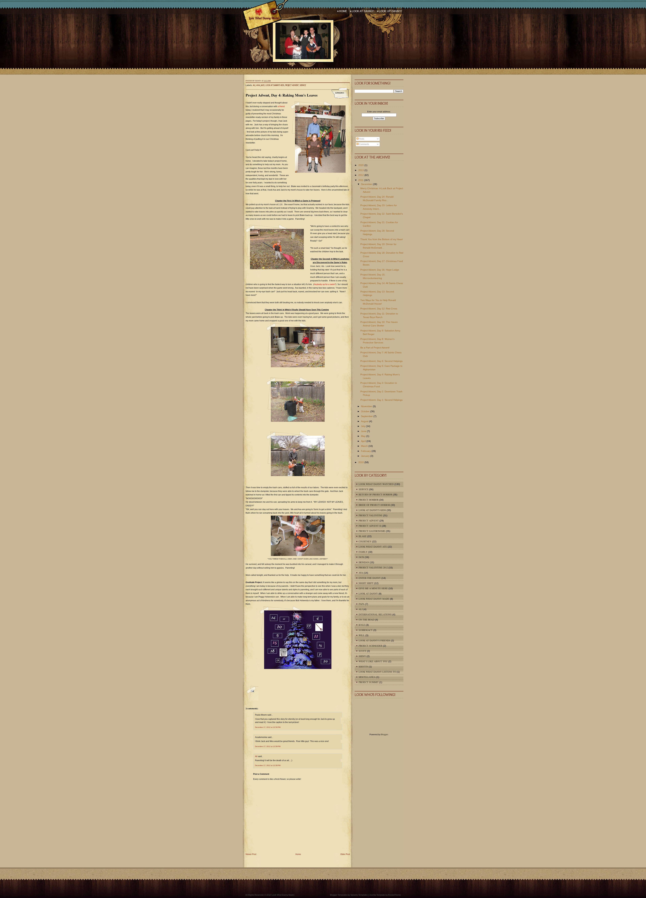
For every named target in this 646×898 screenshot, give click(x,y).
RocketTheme (394, 895)
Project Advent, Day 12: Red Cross (378, 308)
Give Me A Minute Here (373, 588)
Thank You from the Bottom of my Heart (381, 239)
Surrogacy (366, 630)
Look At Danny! (363, 11)
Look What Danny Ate (373, 546)
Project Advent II (370, 525)
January (365, 456)
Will (362, 635)
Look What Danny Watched (376, 484)
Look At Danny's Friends (374, 640)
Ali (254, 85)
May (363, 436)
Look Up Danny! (390, 11)
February (366, 451)
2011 (360, 180)
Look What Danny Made (374, 598)
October (365, 411)
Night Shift (366, 583)
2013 (361, 170)
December (366, 184)
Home (343, 11)
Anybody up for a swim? (325, 284)
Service (303, 85)
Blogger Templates (338, 895)
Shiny (362, 656)
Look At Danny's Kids (274, 85)
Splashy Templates (359, 895)
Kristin (363, 666)
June (363, 431)
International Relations (375, 614)
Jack (262, 85)
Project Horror (369, 499)
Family (363, 551)
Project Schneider (370, 645)
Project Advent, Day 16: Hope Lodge (379, 269)
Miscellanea (367, 677)
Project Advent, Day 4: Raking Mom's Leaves (282, 95)
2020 (361, 165)
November (366, 406)
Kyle (362, 624)
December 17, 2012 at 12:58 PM (267, 746)
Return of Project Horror (375, 494)
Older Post (345, 854)
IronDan (364, 562)
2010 (361, 462)
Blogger (384, 734)
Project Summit (369, 682)
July (363, 426)
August (364, 421)
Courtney (365, 541)
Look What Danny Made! (264, 18)
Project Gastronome (372, 531)
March (364, 446)
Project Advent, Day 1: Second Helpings (381, 400)
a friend (281, 106)
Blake (363, 536)
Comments (363, 144)
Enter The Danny (370, 577)
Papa (361, 604)
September (367, 416)
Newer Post (251, 854)
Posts (361, 139)
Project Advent (292, 85)
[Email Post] (252, 693)
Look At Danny (368, 593)
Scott (362, 650)
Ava (258, 85)
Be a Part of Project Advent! (375, 347)
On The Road (366, 619)
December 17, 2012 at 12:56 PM (267, 727)
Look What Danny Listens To (377, 671)
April (363, 441)
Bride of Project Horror (374, 505)
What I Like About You (373, 661)
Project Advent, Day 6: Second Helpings (381, 361)
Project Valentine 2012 (373, 567)
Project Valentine (370, 515)
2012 (361, 175)
